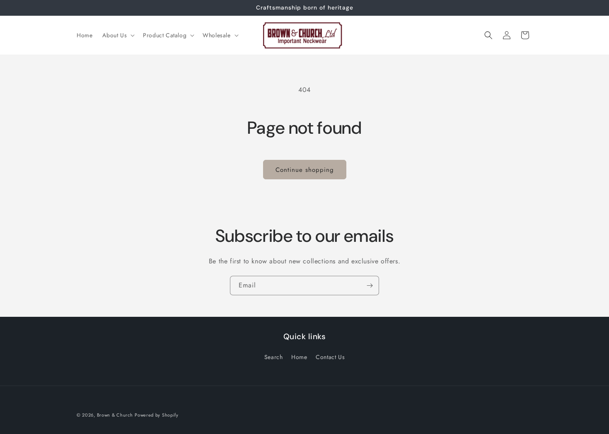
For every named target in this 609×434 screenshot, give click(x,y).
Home (299, 357)
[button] (117, 35)
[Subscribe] (369, 285)
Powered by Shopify (157, 415)
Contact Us (330, 357)
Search (273, 357)
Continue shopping (305, 169)
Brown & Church (115, 415)
